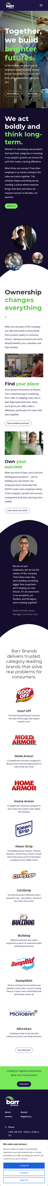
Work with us (13, 93)
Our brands (32, 93)
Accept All (24, 1165)
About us (11, 205)
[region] (24, 1163)
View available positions (18, 423)
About (8, 1112)
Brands (24, 1112)
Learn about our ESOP (17, 510)
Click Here (24, 1084)
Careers (8, 1117)
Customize (24, 1173)
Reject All (24, 1180)
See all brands (24, 1050)
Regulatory (26, 1117)
